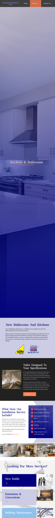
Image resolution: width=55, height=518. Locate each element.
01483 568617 (15, 434)
